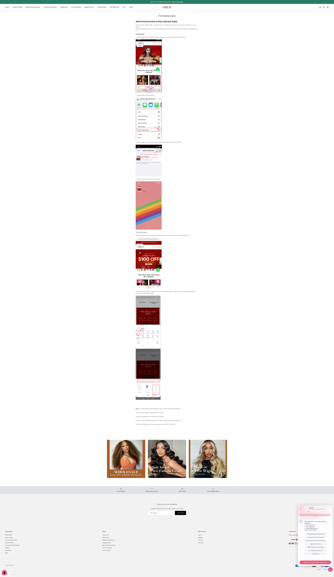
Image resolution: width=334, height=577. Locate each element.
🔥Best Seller (64, 7)
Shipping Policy (106, 542)
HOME (7, 7)
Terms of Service (107, 547)
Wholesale (8, 550)
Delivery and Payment (108, 540)
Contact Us (105, 535)
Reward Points (9, 542)
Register (200, 537)
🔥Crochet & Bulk (76, 7)
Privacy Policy (106, 550)
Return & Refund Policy (108, 545)
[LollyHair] (167, 7)
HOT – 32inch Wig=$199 (175, 2)
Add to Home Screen (11, 540)
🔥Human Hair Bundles (50, 7)
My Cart (200, 540)
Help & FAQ (105, 537)
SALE (124, 7)
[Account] (319, 7)
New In (131, 7)
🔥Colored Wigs (101, 7)
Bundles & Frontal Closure (33, 7)
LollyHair (11, 565)
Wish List (200, 542)
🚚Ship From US (89, 7)
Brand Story (8, 535)
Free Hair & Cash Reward (12, 545)
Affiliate (7, 547)
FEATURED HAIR (114, 7)
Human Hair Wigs (17, 7)
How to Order (9, 537)
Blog (6, 553)
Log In (200, 535)
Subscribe (180, 513)
